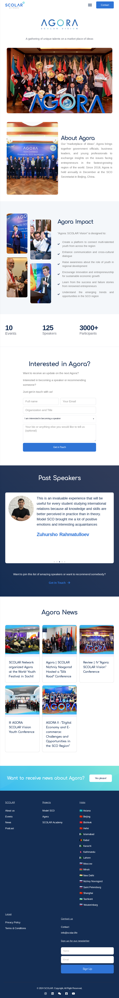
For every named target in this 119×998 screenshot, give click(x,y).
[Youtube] (73, 993)
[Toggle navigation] (90, 5)
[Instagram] (45, 993)
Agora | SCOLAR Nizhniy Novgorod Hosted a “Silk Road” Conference (59, 669)
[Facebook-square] (66, 993)
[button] (54, 561)
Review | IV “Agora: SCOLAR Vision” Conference (96, 667)
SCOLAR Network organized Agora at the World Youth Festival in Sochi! (22, 669)
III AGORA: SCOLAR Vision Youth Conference (21, 727)
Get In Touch (57, 582)
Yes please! (100, 778)
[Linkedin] (52, 993)
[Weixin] (59, 993)
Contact (105, 5)
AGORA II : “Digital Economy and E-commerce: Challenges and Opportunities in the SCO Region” (58, 734)
